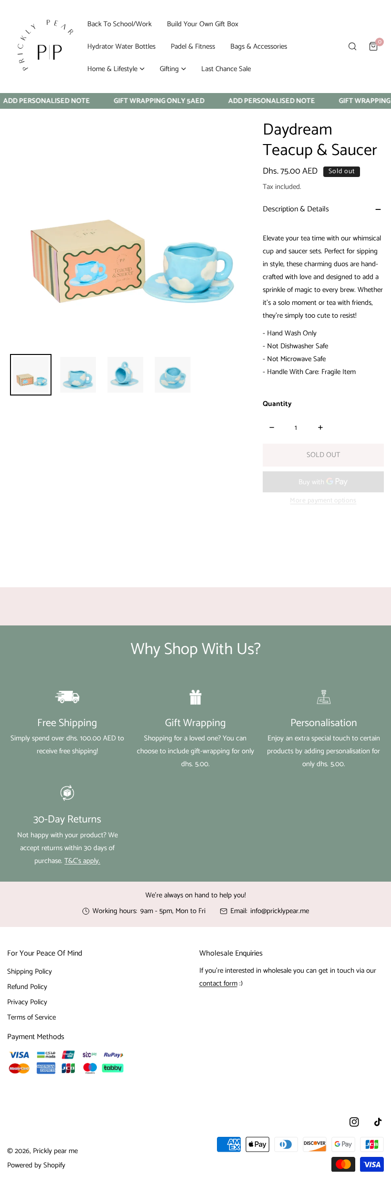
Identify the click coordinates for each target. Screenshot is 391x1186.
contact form (218, 983)
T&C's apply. (82, 861)
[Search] (352, 46)
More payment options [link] (323, 500)
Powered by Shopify (36, 1165)
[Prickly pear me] (45, 46)
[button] (116, 69)
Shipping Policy (29, 972)
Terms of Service (31, 1017)
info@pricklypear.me (279, 911)
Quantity (277, 404)
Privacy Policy (27, 1002)
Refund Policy (27, 987)
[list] (125, 227)
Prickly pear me (55, 1151)
